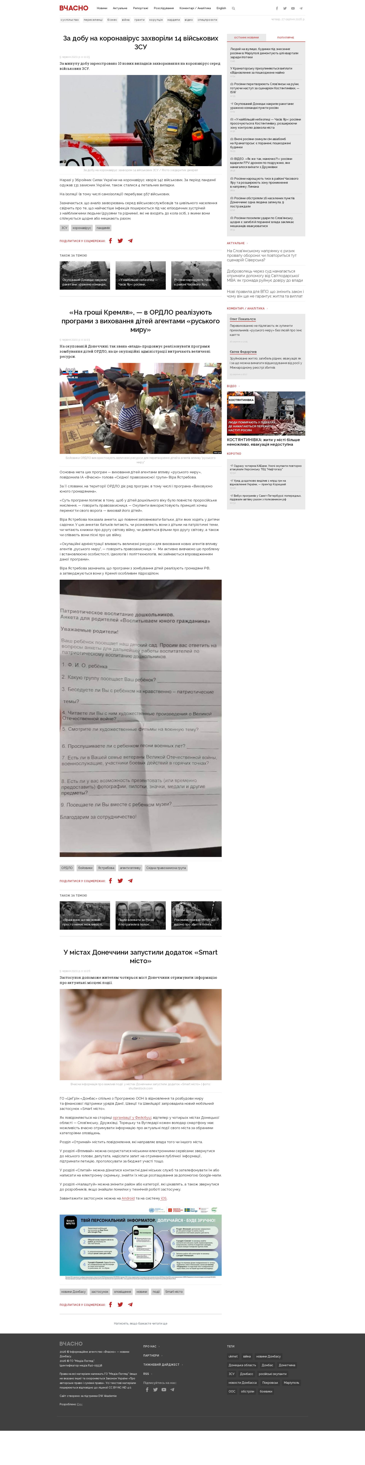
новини (142, 1292)
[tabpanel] (266, 138)
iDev (80, 1450)
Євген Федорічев (243, 352)
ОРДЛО (67, 868)
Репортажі (140, 8)
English (221, 8)
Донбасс (246, 1420)
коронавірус (82, 228)
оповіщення (122, 1292)
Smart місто (174, 1292)
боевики (266, 1437)
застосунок (99, 1292)
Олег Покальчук (243, 319)
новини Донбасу (73, 1292)
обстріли (247, 1437)
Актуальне (120, 8)
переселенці (93, 19)
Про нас (149, 1392)
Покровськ (270, 1428)
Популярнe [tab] (285, 37)
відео (189, 19)
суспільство (70, 19)
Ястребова (106, 868)
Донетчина (287, 1411)
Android (128, 1198)
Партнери (151, 1401)
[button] (140, 1369)
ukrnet (233, 1402)
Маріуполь (291, 1428)
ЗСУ (64, 228)
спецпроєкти (207, 19)
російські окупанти (272, 1420)
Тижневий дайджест (161, 1410)
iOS (163, 1198)
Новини (102, 8)
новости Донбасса (243, 1428)
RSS (146, 1419)
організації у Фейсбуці (132, 1118)
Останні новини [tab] (246, 37)
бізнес (112, 19)
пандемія (103, 228)
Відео (231, 386)
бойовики (85, 868)
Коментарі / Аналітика (195, 8)
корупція (156, 19)
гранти (140, 19)
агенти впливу (130, 868)
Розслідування (164, 8)
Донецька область (242, 1411)
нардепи (173, 19)
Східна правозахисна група (166, 868)
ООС (232, 1437)
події (156, 1292)
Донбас (267, 1411)
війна (126, 19)
